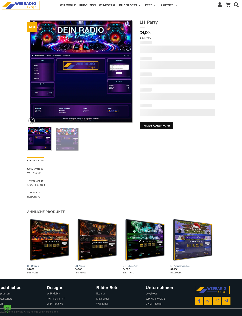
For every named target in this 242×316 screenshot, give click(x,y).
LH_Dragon (33, 265)
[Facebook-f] (199, 301)
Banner (100, 293)
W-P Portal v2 (55, 303)
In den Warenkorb (156, 125)
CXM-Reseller (154, 303)
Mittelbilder (102, 298)
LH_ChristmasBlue (179, 265)
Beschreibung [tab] (35, 160)
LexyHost (151, 293)
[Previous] (33, 71)
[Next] (128, 71)
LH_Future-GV (130, 265)
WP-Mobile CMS (155, 298)
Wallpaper (102, 303)
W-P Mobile (54, 293)
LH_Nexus (80, 265)
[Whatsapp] (217, 301)
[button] (31, 120)
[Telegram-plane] (226, 301)
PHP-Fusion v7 (56, 298)
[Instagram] (208, 301)
